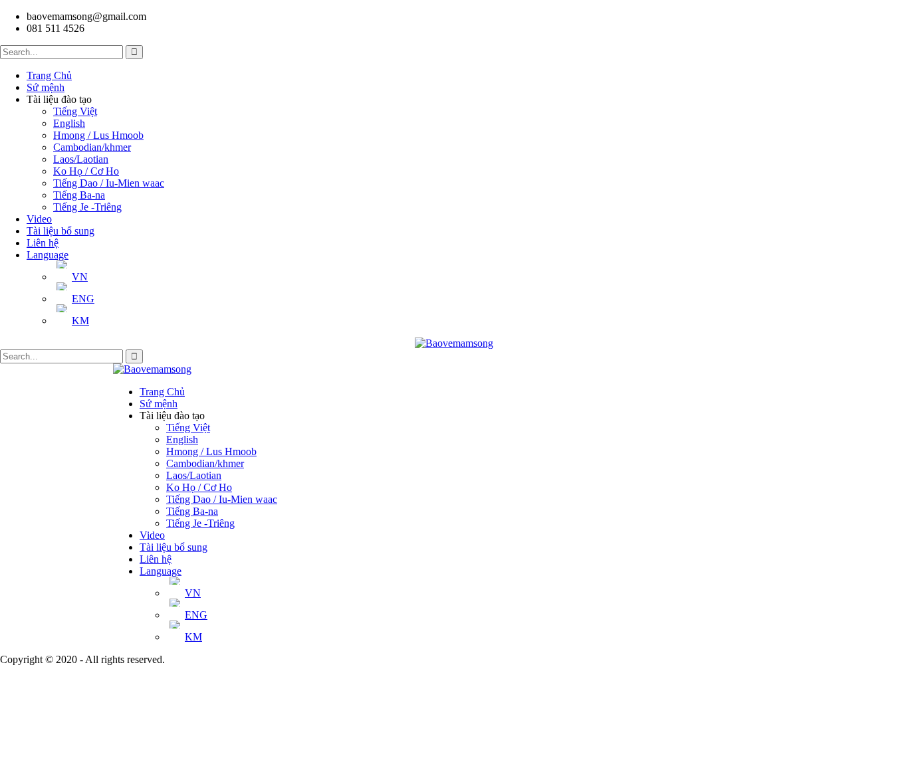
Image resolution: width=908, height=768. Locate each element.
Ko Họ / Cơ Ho (86, 171)
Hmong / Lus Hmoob (98, 135)
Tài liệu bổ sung (60, 231)
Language (47, 254)
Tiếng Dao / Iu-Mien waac (108, 183)
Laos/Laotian (80, 159)
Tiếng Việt (75, 111)
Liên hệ (42, 242)
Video (39, 219)
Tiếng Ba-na (79, 195)
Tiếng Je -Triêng (87, 207)
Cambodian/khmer (92, 147)
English (69, 123)
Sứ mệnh (45, 87)
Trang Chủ (49, 75)
